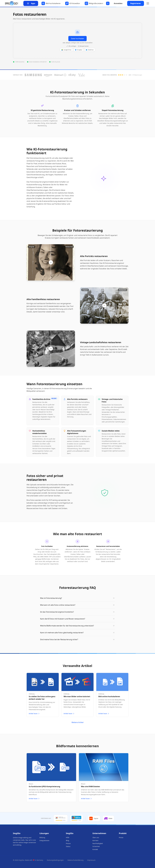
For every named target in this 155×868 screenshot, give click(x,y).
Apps (33, 3)
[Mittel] (123, 75)
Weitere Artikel (77, 722)
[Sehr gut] (126, 75)
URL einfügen (72, 46)
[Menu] (148, 3)
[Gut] (124, 75)
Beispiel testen (84, 46)
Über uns (95, 837)
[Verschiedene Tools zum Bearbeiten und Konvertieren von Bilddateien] (11, 3)
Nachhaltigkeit (97, 843)
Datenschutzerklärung (75, 860)
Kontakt (95, 849)
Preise (121, 837)
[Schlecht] (121, 75)
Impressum (91, 860)
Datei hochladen (77, 38)
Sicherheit (96, 846)
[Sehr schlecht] (119, 75)
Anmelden (118, 3)
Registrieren (135, 3)
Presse (68, 843)
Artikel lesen (33, 714)
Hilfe (67, 837)
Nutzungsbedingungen (55, 860)
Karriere (95, 840)
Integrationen (44, 840)
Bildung (42, 837)
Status (68, 846)
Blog (67, 840)
